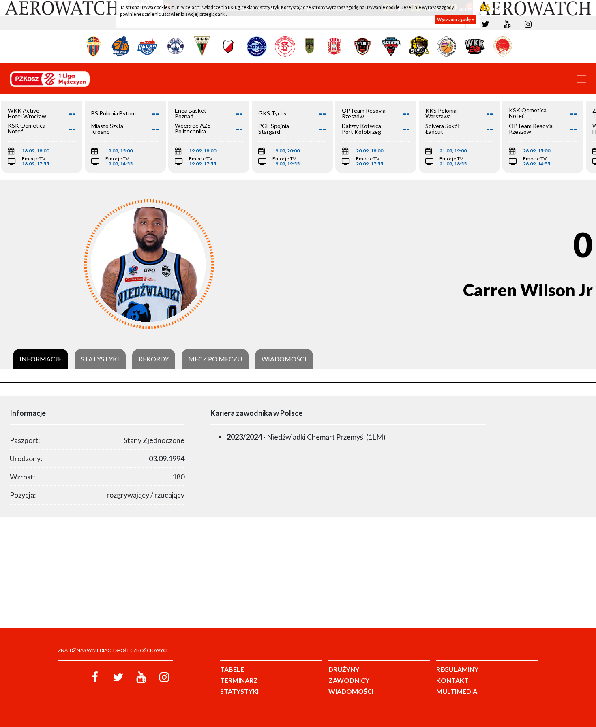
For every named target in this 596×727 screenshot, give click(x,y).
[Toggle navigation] (581, 79)
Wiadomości (284, 359)
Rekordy (154, 359)
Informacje (40, 359)
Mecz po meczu (215, 359)
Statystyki (100, 359)
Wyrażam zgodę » (455, 19)
